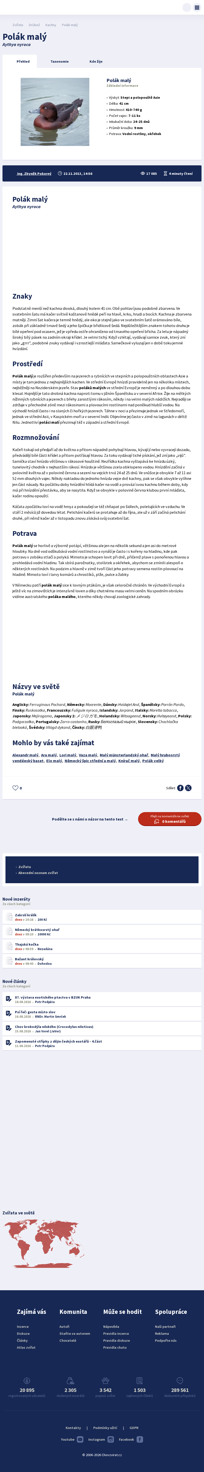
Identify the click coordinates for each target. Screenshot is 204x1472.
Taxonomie (60, 61)
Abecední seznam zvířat (38, 873)
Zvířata (17, 25)
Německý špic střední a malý (90, 760)
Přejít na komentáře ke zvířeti (170, 819)
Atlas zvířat (26, 1347)
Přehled (23, 61)
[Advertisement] (102, 249)
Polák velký (153, 760)
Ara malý (49, 754)
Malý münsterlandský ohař (124, 754)
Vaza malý (88, 754)
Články (22, 1340)
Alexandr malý (25, 754)
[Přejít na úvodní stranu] (5, 25)
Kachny (50, 25)
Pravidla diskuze (116, 1340)
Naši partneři (165, 1326)
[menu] (197, 7)
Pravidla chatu (115, 1347)
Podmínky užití (105, 1428)
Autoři (64, 1326)
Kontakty (73, 1428)
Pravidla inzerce (116, 1333)
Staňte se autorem (74, 1333)
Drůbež (34, 25)
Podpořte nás (166, 1340)
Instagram (96, 1439)
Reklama (162, 1333)
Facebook (126, 1439)
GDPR (134, 1428)
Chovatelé (67, 1340)
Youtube (67, 1439)
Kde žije (96, 61)
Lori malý (67, 754)
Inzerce (23, 1326)
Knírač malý (129, 760)
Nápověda (111, 1326)
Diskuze (23, 1333)
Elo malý (54, 760)
